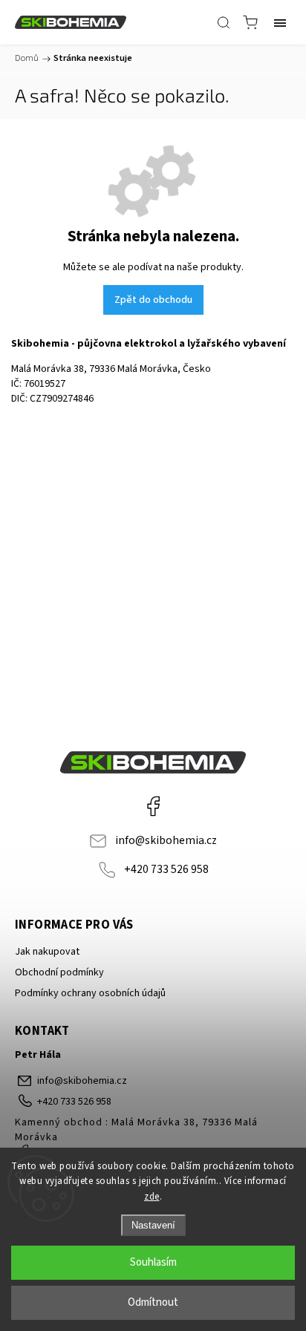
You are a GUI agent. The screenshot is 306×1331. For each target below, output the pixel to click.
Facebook (153, 806)
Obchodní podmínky (59, 972)
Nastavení (153, 1225)
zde (152, 1196)
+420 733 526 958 (166, 869)
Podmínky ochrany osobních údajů (90, 993)
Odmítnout (153, 1302)
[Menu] (280, 22)
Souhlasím (153, 1262)
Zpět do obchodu (153, 299)
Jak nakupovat (47, 951)
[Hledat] (223, 22)
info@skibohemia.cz (166, 840)
